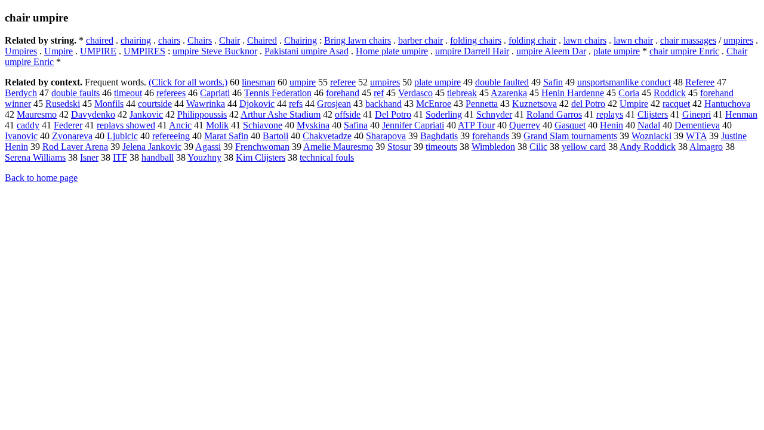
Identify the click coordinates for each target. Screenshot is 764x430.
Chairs (199, 40)
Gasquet (570, 125)
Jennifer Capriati (413, 125)
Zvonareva (72, 136)
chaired (99, 40)
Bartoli (275, 136)
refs (296, 104)
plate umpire (616, 51)
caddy (28, 125)
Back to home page (41, 178)
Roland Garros (554, 114)
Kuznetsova (534, 104)
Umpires (21, 51)
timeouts (441, 147)
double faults (75, 93)
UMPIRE (98, 51)
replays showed (126, 125)
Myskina (313, 125)
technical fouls (327, 157)
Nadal (648, 125)
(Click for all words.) (188, 82)
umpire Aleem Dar (551, 51)
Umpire (58, 51)
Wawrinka (205, 104)
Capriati (215, 93)
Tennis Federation (278, 93)
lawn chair (633, 40)
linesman (258, 82)
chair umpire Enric (684, 51)
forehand (342, 93)
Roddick (670, 93)
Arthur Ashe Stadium (281, 114)
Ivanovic (21, 136)
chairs (169, 40)
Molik (217, 125)
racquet (676, 104)
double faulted (502, 82)
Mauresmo (37, 114)
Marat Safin (226, 136)
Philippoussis (202, 114)
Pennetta (482, 104)
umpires (738, 40)
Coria (628, 93)
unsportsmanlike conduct (624, 82)
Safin (553, 82)
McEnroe (433, 104)
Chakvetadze (327, 136)
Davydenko (93, 114)
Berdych (21, 93)
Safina (356, 125)
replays (609, 114)
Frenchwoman (262, 147)
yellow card (584, 147)
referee (343, 82)
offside (348, 114)
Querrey (524, 125)
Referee (699, 82)
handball (157, 157)
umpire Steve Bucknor (214, 51)
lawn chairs (584, 40)
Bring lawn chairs (357, 40)
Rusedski (62, 104)
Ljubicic (122, 136)
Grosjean (334, 104)
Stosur (399, 147)
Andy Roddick (648, 147)
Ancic (180, 125)
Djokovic (257, 104)
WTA (696, 136)
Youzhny (204, 157)
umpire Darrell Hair (472, 51)
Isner (89, 157)
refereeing (171, 136)
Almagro (706, 147)
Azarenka (509, 93)
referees (171, 93)
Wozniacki (651, 136)
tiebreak (462, 93)
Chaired (262, 40)
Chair (229, 40)
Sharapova (386, 136)
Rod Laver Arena (75, 147)
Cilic (538, 147)
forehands (490, 136)
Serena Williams (35, 157)
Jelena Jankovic (151, 147)
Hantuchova (727, 104)
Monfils (109, 104)
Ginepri (696, 114)
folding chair (532, 40)
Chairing (300, 40)
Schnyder (494, 114)
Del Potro (393, 114)
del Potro (588, 104)
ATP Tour (476, 125)
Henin (611, 125)
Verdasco (415, 93)
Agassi (208, 147)
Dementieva (697, 125)
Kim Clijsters (260, 157)
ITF (120, 157)
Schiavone (262, 125)
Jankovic (146, 114)
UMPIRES (144, 51)
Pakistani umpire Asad (306, 51)
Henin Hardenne (572, 93)
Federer (68, 125)
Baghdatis (439, 136)
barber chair (420, 40)
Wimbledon (493, 147)
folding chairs (475, 40)
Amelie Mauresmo (338, 147)
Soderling (444, 114)
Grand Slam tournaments (570, 136)
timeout (128, 93)
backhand (383, 104)
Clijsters (652, 114)
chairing (136, 40)
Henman (741, 114)
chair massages (688, 40)
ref (379, 93)
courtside (155, 104)
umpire (302, 82)
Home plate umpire (392, 51)
